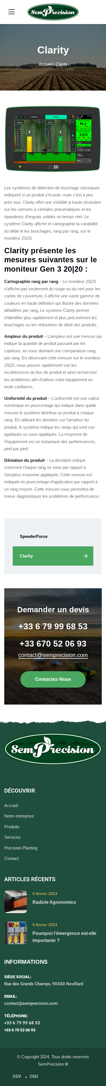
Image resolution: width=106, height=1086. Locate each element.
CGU (34, 1076)
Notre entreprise (19, 816)
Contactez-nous (53, 679)
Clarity (26, 555)
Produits (12, 826)
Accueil (45, 64)
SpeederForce (33, 536)
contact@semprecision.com (53, 655)
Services (12, 837)
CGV (17, 1076)
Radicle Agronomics (54, 902)
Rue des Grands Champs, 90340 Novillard (43, 983)
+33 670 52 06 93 (53, 643)
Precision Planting (20, 847)
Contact (11, 858)
